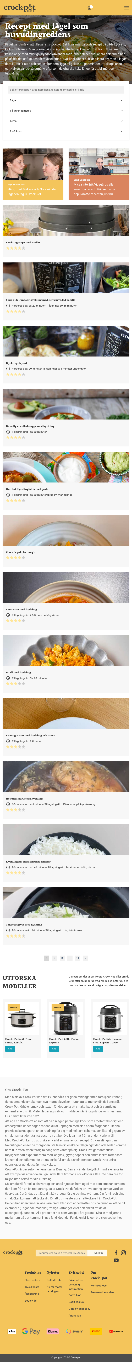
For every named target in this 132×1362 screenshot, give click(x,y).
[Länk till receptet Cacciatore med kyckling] (66, 601)
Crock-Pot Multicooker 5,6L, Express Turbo (108, 1041)
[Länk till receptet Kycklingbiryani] (66, 354)
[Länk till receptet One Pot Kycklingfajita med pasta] (66, 480)
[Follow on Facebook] (116, 1253)
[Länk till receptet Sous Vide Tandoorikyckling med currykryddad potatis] (66, 291)
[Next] (125, 1025)
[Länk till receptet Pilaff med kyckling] (66, 664)
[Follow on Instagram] (123, 1253)
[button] (126, 8)
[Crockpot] (20, 8)
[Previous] (7, 1025)
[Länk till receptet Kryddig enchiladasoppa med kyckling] (66, 417)
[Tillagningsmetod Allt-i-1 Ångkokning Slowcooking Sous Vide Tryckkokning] (66, 110)
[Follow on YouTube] (116, 1260)
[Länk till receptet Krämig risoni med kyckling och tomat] (66, 727)
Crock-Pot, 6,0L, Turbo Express (64, 1041)
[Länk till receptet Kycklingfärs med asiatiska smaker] (66, 853)
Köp (10, 1048)
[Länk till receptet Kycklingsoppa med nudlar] (66, 231)
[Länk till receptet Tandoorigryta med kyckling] (66, 916)
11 (77, 958)
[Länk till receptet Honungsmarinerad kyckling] (66, 790)
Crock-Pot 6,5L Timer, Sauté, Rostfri (19, 1041)
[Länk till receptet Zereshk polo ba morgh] (66, 541)
